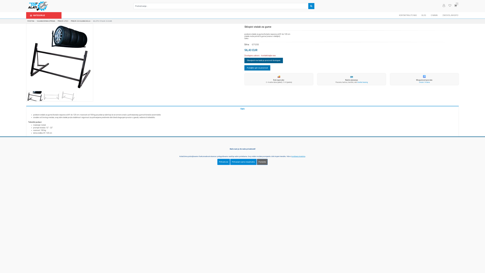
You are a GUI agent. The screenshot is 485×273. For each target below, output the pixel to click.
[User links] (444, 6)
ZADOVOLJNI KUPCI (450, 15)
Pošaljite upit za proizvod (257, 68)
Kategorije (39, 15)
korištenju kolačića (298, 156)
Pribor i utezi (63, 21)
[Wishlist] (450, 6)
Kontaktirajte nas (408, 15)
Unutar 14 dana (424, 82)
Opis (242, 109)
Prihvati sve (223, 162)
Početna (30, 21)
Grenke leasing (362, 82)
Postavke (262, 162)
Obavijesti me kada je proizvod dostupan (263, 60)
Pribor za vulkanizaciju (80, 21)
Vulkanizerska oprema (46, 21)
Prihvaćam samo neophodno (243, 162)
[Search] (311, 6)
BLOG (424, 15)
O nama (434, 15)
